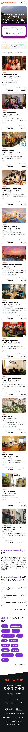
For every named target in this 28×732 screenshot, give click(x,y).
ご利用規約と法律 (15, 717)
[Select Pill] (21, 2)
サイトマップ (10, 724)
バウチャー (8, 721)
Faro (4, 640)
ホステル (5, 72)
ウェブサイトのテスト (17, 721)
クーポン (23, 717)
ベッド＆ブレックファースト (10, 702)
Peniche (5, 645)
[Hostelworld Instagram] (12, 688)
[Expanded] (3, 42)
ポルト (5, 626)
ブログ (9, 699)
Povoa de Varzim (8, 636)
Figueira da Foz (7, 655)
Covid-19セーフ (12, 274)
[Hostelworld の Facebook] (5, 688)
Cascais (5, 650)
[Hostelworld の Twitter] (8, 688)
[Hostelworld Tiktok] (23, 688)
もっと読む (8, 53)
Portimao (6, 631)
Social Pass (21, 702)
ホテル (18, 699)
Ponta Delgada (15, 626)
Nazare (19, 655)
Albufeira (13, 640)
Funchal (15, 650)
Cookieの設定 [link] (17, 724)
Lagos (20, 636)
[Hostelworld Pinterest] (19, 688)
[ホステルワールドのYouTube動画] (16, 688)
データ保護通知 (6, 717)
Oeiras (5, 660)
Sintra (15, 645)
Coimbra (16, 631)
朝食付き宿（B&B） (7, 525)
